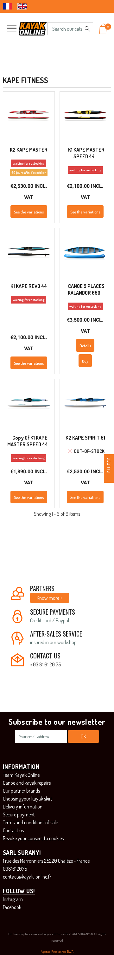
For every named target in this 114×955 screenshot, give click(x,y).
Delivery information (22, 806)
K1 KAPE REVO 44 (28, 286)
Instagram (13, 899)
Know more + (49, 598)
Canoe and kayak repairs (27, 783)
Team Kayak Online (21, 775)
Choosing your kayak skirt (27, 798)
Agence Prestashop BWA (57, 951)
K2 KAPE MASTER (29, 150)
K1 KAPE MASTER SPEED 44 (86, 153)
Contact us (13, 830)
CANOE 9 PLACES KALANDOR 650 (86, 289)
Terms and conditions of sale (30, 822)
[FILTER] (109, 478)
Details (85, 345)
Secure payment (19, 814)
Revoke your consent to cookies (33, 838)
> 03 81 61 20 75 (45, 664)
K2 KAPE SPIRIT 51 (85, 438)
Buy (85, 360)
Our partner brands (21, 791)
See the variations (29, 211)
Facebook (12, 907)
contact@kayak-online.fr (27, 876)
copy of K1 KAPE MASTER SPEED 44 (27, 441)
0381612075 (15, 869)
